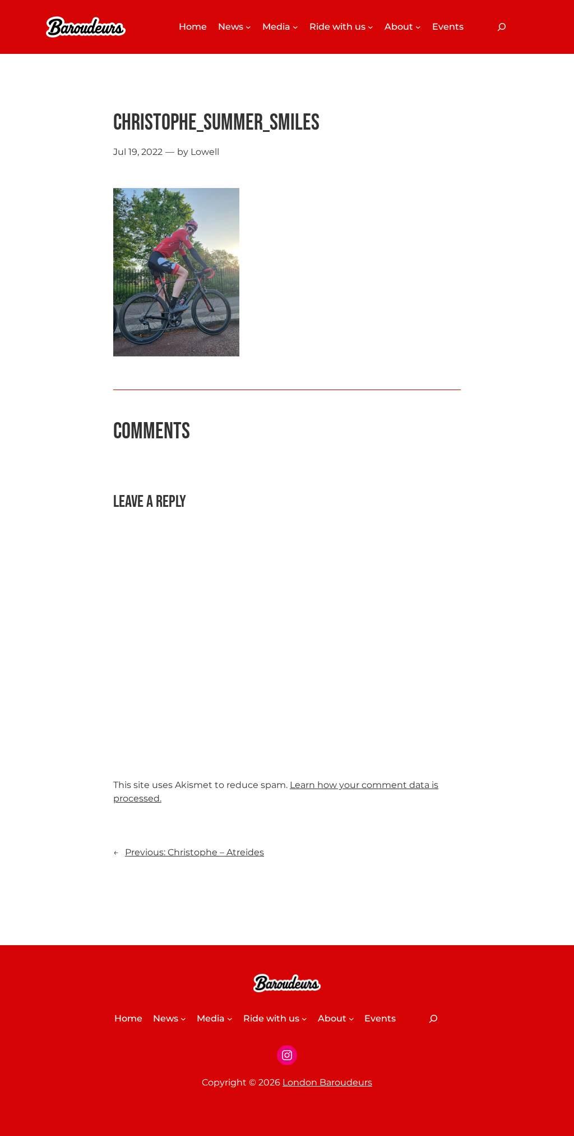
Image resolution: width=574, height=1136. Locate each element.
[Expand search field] (501, 27)
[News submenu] (248, 27)
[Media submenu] (295, 27)
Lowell (205, 151)
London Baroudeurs (327, 1082)
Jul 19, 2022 (138, 151)
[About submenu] (418, 27)
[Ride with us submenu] (370, 27)
